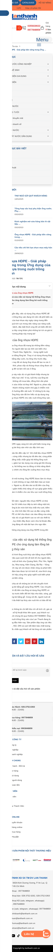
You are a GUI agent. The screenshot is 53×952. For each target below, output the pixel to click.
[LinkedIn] (41, 641)
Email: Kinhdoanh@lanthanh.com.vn (21, 913)
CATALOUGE (28, 3)
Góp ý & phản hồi (33, 8)
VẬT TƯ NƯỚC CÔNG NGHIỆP (17, 64)
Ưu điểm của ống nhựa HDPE (19, 293)
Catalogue (7, 155)
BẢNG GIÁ (13, 3)
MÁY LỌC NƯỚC (11, 106)
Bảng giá (7, 161)
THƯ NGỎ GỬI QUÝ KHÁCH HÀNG (31, 196)
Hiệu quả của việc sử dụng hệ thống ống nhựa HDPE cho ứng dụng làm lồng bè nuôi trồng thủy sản (27, 300)
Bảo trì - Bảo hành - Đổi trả (13, 766)
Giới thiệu (7, 173)
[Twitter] (21, 641)
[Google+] (28, 641)
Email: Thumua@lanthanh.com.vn (20, 923)
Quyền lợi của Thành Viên (12, 806)
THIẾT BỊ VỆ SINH (11, 70)
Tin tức (15, 46)
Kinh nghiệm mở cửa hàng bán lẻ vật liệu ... (32, 222)
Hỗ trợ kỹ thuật (9, 167)
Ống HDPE (8, 100)
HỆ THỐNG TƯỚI (11, 112)
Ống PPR (7, 94)
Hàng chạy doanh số (12, 124)
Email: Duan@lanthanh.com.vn (19, 918)
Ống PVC (7, 88)
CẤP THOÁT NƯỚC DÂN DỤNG (17, 136)
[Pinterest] (34, 641)
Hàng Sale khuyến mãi (13, 118)
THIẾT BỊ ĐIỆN (9, 82)
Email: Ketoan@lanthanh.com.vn (19, 928)
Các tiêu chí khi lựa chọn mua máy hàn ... (33, 248)
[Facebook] (14, 641)
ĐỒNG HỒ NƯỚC (11, 130)
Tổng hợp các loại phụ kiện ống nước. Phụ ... (33, 209)
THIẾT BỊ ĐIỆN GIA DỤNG (14, 76)
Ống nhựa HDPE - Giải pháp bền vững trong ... (33, 235)
